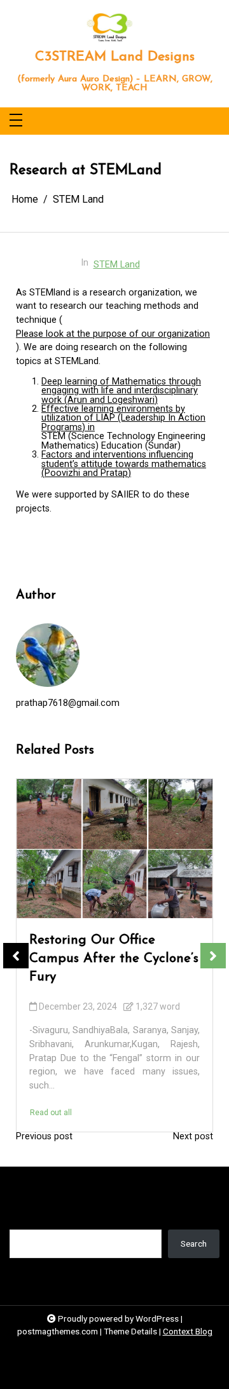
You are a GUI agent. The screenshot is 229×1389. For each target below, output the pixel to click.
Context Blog (187, 1331)
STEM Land (117, 264)
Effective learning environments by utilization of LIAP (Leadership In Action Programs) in (123, 418)
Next (213, 955)
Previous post (44, 1136)
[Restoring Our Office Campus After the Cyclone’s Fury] (114, 848)
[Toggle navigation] (16, 121)
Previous (16, 955)
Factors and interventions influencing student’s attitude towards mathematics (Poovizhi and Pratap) (123, 464)
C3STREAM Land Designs (115, 57)
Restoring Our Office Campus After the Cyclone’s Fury (113, 958)
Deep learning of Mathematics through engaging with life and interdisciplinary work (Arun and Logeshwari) (121, 391)
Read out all (51, 1112)
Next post (193, 1136)
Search (23, 1220)
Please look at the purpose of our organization (113, 334)
